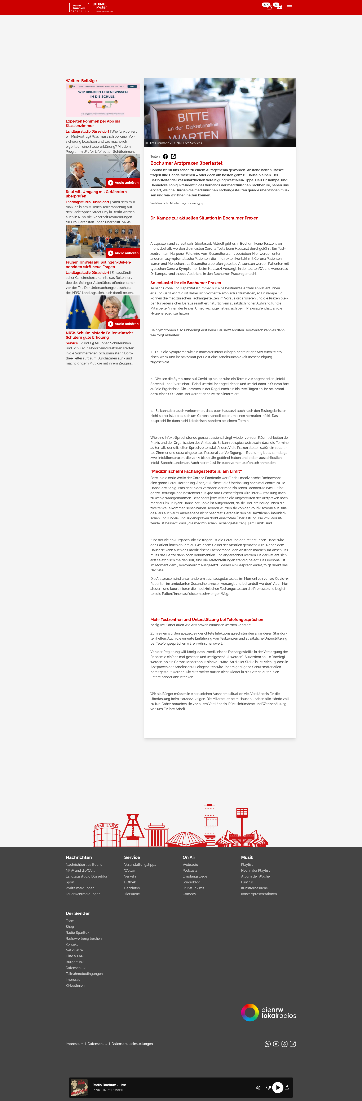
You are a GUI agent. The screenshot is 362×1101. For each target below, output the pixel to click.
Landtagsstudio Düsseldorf (87, 876)
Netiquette (74, 950)
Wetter (129, 870)
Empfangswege (195, 876)
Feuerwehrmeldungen (83, 894)
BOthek (130, 882)
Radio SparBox (77, 933)
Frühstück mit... (194, 888)
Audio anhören (123, 183)
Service (132, 857)
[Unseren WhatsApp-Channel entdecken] (267, 1044)
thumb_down (268, 1087)
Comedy (189, 894)
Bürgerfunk (75, 962)
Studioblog (191, 882)
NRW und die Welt (80, 870)
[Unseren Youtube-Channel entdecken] (276, 1044)
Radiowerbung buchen (84, 938)
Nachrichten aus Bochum (86, 865)
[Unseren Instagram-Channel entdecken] (293, 1044)
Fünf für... (248, 882)
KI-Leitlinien (75, 985)
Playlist (247, 865)
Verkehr (130, 876)
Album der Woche (255, 876)
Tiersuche (132, 894)
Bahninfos (132, 888)
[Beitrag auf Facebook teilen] (165, 156)
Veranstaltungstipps (140, 865)
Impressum (75, 980)
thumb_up (287, 1087)
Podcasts (190, 870)
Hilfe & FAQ (75, 956)
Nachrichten (79, 857)
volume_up (258, 1088)
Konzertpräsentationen (259, 894)
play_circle (277, 1087)
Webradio (190, 865)
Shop (70, 927)
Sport (70, 882)
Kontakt (72, 944)
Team (70, 921)
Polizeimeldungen (80, 888)
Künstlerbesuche (254, 888)
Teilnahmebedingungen (84, 974)
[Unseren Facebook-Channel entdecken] (284, 1044)
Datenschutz (75, 968)
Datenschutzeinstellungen (132, 1044)
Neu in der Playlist (255, 870)
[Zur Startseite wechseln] (79, 7)
